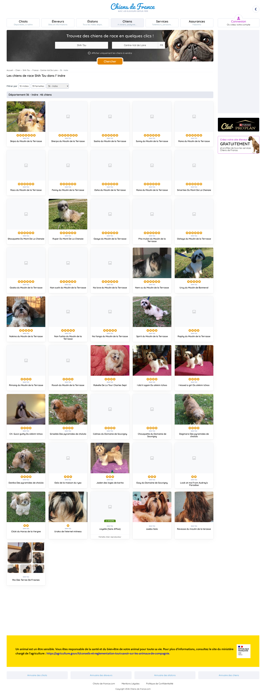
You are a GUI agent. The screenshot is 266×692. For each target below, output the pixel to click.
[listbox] (161, 45)
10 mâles (24, 86)
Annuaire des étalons (165, 675)
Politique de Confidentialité (159, 683)
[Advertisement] (110, 611)
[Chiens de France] (133, 9)
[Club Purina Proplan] (238, 125)
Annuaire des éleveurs (101, 675)
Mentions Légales (131, 683)
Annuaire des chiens (229, 675)
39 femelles (38, 86)
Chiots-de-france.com (104, 683)
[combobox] (81, 45)
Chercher (110, 61)
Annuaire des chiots (37, 675)
